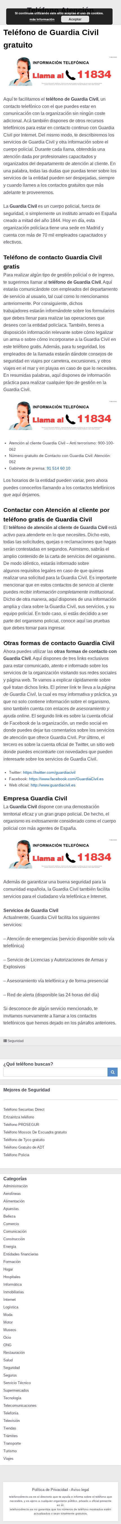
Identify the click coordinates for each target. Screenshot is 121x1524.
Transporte (12, 1443)
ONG (7, 1345)
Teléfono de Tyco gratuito (23, 1140)
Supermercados (16, 1390)
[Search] (112, 1072)
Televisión (11, 1421)
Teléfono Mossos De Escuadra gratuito (35, 1132)
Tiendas (9, 1428)
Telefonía (10, 1413)
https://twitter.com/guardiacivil (49, 772)
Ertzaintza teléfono (18, 1117)
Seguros (10, 1375)
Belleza (9, 1216)
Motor (8, 1322)
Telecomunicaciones (20, 1405)
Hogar (8, 1269)
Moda (7, 1315)
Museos (9, 1330)
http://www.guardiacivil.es (53, 785)
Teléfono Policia (16, 1155)
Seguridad (16, 1041)
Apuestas (11, 1209)
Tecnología (12, 1398)
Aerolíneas (12, 1194)
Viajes (8, 1458)
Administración (15, 1186)
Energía (9, 1246)
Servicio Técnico (17, 1383)
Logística (10, 1307)
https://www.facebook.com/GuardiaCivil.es (66, 779)
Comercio (11, 1224)
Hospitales (12, 1277)
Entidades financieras (21, 1254)
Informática (12, 1284)
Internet (9, 1299)
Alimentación (13, 1201)
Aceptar (75, 19)
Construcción (14, 1239)
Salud (8, 1360)
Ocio (7, 1337)
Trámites (10, 1436)
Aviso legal (80, 1490)
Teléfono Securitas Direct (23, 1109)
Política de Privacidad (50, 1490)
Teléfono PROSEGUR (21, 1125)
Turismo (10, 1451)
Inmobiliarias (13, 1292)
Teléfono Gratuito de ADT (23, 1147)
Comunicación (14, 1231)
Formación (12, 1262)
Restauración (14, 1352)
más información (42, 19)
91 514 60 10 (58, 468)
